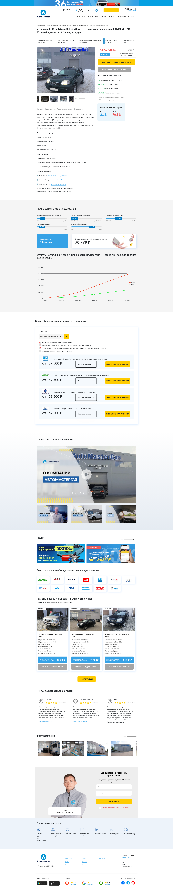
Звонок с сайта (132, 10)
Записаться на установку (117, 364)
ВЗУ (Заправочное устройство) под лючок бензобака (57, 342)
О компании (121, 16)
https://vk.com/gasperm (58, 184)
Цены (97, 16)
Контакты (131, 16)
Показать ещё (86, 679)
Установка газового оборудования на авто (47, 25)
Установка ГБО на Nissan (65, 25)
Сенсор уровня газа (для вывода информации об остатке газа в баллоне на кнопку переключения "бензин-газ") (74, 348)
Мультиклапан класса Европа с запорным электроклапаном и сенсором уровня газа (66, 345)
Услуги (90, 16)
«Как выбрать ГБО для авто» (57, 175)
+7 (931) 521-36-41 (130, 9)
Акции (104, 16)
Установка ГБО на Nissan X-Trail (80, 25)
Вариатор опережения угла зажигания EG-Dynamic (57, 351)
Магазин (111, 16)
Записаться (114, 801)
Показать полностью (45, 721)
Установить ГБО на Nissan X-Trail (116, 62)
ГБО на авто (81, 16)
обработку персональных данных (119, 807)
